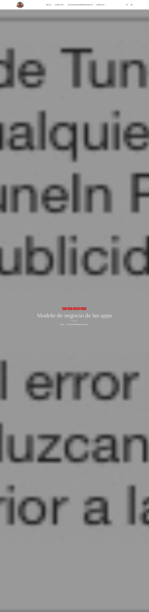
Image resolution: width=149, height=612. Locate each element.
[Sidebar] (131, 5)
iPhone (76, 308)
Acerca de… (59, 5)
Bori (62, 324)
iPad (70, 308)
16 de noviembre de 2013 (77, 324)
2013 (64, 308)
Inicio (48, 5)
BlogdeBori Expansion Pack (80, 5)
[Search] (127, 5)
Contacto (100, 5)
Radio (83, 308)
